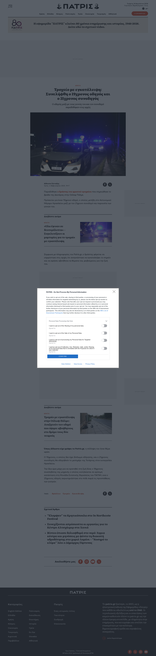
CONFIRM (63, 356)
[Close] (115, 292)
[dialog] (78, 328)
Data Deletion (66, 364)
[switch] (104, 325)
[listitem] (78, 321)
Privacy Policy (90, 364)
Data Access (78, 364)
